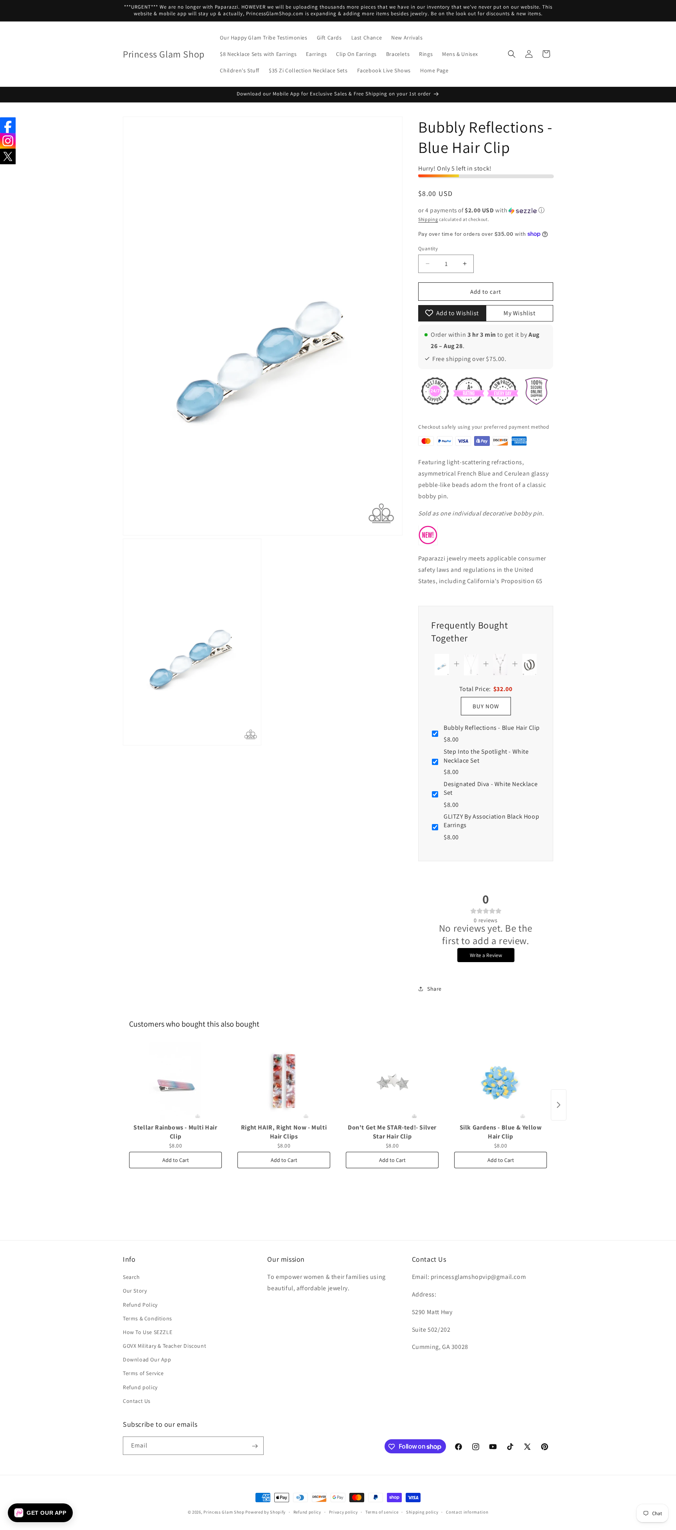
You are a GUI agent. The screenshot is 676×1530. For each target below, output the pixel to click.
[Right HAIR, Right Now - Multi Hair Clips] (284, 1081)
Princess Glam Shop (224, 1512)
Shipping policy (422, 1511)
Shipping (428, 219)
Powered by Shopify (265, 1512)
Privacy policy (343, 1511)
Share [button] (434, 988)
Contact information (467, 1511)
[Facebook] (8, 125)
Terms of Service (143, 1373)
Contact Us (137, 1400)
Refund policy (140, 1387)
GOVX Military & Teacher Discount (164, 1345)
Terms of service (381, 1511)
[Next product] (558, 1105)
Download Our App (147, 1359)
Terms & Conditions (147, 1318)
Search (131, 1276)
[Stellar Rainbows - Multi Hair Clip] (175, 1081)
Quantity (428, 248)
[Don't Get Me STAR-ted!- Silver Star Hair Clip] (392, 1081)
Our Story (135, 1291)
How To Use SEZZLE (147, 1332)
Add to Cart (175, 1160)
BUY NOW (486, 705)
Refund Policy (140, 1304)
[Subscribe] (254, 1446)
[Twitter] (8, 156)
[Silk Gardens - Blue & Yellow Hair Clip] (501, 1081)
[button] (511, 54)
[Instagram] (8, 141)
